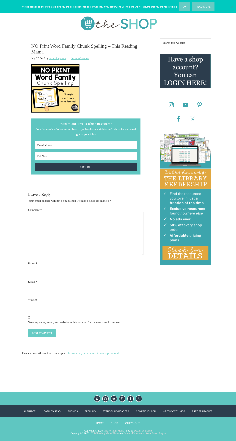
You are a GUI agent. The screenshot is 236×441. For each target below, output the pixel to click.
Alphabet (29, 411)
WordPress (151, 433)
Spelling (90, 411)
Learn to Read (52, 411)
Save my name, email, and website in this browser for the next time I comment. (74, 322)
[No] (232, 6)
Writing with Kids (174, 411)
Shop (114, 423)
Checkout (132, 423)
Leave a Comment (80, 58)
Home (100, 423)
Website (32, 299)
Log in (162, 433)
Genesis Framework (133, 433)
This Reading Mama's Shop (118, 23)
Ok (184, 6)
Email (32, 281)
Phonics (73, 411)
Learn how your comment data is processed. (93, 353)
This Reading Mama (113, 430)
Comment (35, 209)
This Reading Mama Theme (105, 433)
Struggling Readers (116, 411)
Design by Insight (143, 430)
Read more (203, 6)
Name (32, 263)
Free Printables (202, 411)
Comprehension (146, 411)
